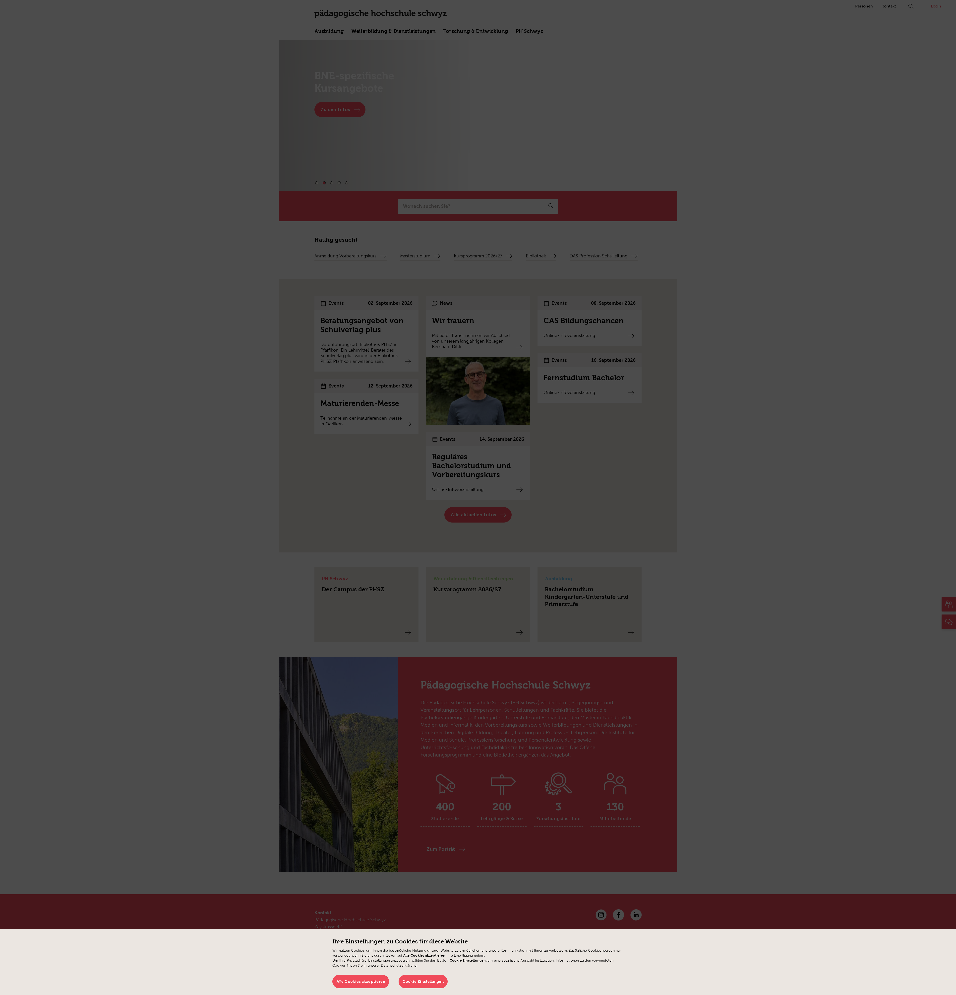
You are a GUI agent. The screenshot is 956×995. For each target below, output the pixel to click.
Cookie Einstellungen (423, 981)
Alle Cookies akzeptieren (360, 981)
